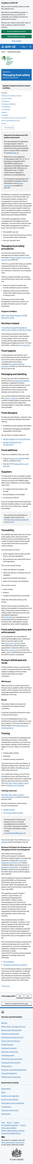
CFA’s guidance (8, 962)
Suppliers (4, 112)
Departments (6, 1089)
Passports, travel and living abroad (13, 1070)
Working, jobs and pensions (11, 1077)
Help (3, 1122)
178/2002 (9, 617)
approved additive (18, 458)
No (29, 996)
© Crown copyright (16, 1159)
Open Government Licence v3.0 (12, 1142)
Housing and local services (10, 1062)
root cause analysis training (13, 813)
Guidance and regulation (10, 1096)
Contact (23, 1125)
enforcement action (12, 650)
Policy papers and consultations (12, 1103)
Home (3, 52)
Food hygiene (5, 101)
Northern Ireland (6, 98)
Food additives (5, 109)
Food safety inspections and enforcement (13, 118)
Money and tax (6, 1066)
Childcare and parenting (10, 1034)
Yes (21, 996)
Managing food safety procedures (11, 96)
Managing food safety (13, 52)
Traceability (4, 115)
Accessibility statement (9, 1125)
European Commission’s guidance (15, 965)
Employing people (7, 1055)
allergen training (9, 810)
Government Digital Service (11, 1133)
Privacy (9, 1122)
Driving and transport (9, 1048)
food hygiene (13, 364)
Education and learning (9, 1052)
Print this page (9, 128)
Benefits (4, 1023)
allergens (25, 768)
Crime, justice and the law (10, 1041)
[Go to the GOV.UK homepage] (8, 46)
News (3, 1092)
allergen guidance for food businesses (16, 439)
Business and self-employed (11, 1030)
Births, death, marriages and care (13, 1027)
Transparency (6, 1107)
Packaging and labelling (8, 104)
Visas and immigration (9, 1073)
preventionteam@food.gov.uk (15, 833)
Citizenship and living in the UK (12, 1037)
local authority (25, 345)
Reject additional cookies (16, 36)
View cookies (16, 41)
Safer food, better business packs (16, 783)
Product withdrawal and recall (10, 120)
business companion (11, 398)
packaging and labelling (20, 381)
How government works (9, 1110)
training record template (15, 785)
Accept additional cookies (16, 31)
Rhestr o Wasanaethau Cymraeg (12, 1131)
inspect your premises (12, 643)
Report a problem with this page (16, 1004)
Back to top (6, 986)
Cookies (16, 1122)
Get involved (5, 1114)
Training (3, 123)
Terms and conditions (9, 1128)
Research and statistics (9, 1099)
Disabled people (7, 1044)
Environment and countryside (11, 1059)
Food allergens (5, 107)
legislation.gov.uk (12, 153)
